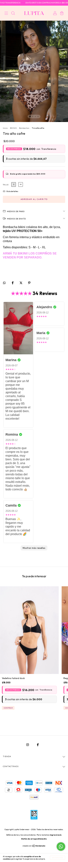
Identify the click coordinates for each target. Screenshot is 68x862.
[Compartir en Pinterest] (29, 282)
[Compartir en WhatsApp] (4, 282)
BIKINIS (13, 128)
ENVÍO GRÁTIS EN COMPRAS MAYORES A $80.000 (39, 3)
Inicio (5, 128)
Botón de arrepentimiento (34, 839)
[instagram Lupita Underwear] (28, 744)
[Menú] (6, 13)
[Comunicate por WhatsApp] (61, 846)
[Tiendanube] (34, 846)
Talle (5, 185)
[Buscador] (13, 13)
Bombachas (24, 128)
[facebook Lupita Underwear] (37, 744)
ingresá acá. (56, 835)
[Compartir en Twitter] (21, 282)
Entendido (57, 858)
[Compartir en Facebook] (13, 282)
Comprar (8, 708)
